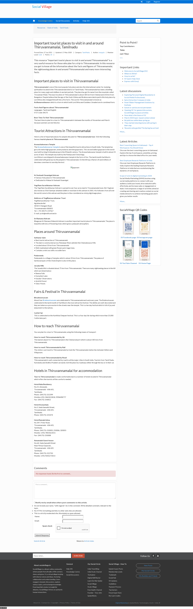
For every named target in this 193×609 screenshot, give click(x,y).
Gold (40, 55)
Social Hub (112, 578)
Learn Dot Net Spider (95, 581)
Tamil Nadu (64, 28)
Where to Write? (130, 73)
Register (157, 2)
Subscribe (78, 556)
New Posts (148, 565)
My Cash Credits (114, 596)
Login (148, 2)
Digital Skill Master (94, 578)
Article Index (89, 541)
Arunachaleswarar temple (48, 147)
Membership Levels (115, 572)
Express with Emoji (131, 81)
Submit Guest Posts (116, 569)
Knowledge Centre (45, 21)
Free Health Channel (95, 590)
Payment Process (115, 587)
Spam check (47, 526)
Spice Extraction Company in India (137, 100)
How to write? (129, 76)
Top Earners (113, 590)
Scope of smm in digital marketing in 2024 (136, 176)
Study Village (92, 587)
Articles (76, 21)
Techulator (91, 575)
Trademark (112, 575)
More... (122, 132)
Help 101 (86, 21)
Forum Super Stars (115, 593)
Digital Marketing (122, 603)
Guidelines (112, 584)
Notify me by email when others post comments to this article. (61, 502)
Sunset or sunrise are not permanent (137, 107)
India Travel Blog (93, 569)
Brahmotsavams (50, 300)
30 (51, 55)
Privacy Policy (64, 603)
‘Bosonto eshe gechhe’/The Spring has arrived (141, 128)
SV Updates (113, 581)
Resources (41, 28)
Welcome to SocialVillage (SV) (136, 71)
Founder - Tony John (95, 593)
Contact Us (46, 603)
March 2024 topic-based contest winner (139, 118)
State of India (52, 28)
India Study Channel (95, 572)
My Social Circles (148, 571)
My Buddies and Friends (148, 576)
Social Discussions (63, 21)
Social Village (92, 584)
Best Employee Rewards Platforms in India (136, 160)
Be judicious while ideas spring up (137, 120)
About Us (36, 603)
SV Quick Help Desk (132, 79)
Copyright (54, 603)
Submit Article (39, 541)
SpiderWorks (92, 596)
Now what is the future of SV (135, 115)
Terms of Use (75, 603)
